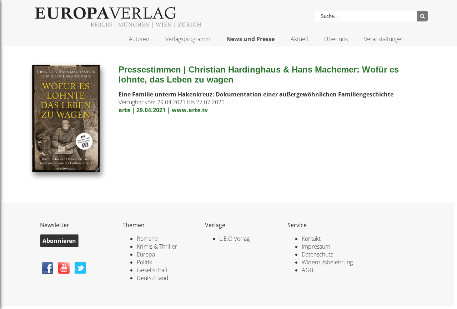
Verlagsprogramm (187, 39)
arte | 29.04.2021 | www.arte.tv (163, 110)
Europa (146, 254)
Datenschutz (317, 254)
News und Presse (250, 39)
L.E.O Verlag (234, 239)
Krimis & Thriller (157, 246)
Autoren (139, 39)
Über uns (336, 39)
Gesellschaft (152, 270)
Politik (144, 262)
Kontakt (311, 239)
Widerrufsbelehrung (327, 262)
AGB (307, 270)
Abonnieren (59, 241)
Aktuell (299, 39)
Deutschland (153, 278)
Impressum (316, 246)
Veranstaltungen (384, 39)
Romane (147, 239)
